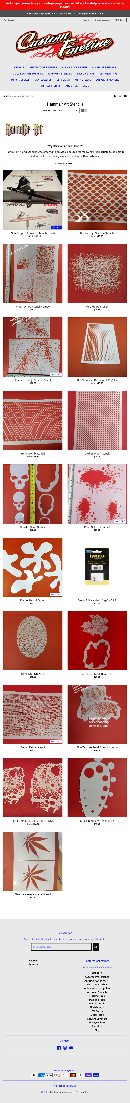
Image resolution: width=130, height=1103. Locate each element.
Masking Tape (97, 999)
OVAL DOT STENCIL (33, 673)
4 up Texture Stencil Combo (33, 306)
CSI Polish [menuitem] (63, 79)
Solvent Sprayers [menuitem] (107, 79)
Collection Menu (64, 163)
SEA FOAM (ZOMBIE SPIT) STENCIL (33, 820)
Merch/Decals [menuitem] (20, 79)
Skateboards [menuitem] (43, 79)
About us (33, 964)
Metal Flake (97, 1014)
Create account (102, 19)
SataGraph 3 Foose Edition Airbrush (33, 233)
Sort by (46, 110)
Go (95, 947)
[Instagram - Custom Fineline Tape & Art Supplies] (120, 96)
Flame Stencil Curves (33, 600)
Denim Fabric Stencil (33, 747)
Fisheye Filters (97, 1022)
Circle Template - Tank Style (97, 820)
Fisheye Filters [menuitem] (50, 85)
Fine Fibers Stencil (97, 306)
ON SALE (97, 973)
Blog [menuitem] (86, 85)
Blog (97, 1030)
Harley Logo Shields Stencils (97, 233)
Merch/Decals (97, 1003)
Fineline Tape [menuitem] (85, 73)
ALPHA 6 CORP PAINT (97, 980)
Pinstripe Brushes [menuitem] (104, 67)
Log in (87, 19)
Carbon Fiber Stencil (97, 453)
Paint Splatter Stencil (97, 527)
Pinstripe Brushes (97, 984)
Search (33, 960)
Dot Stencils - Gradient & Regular (97, 380)
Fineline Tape (97, 995)
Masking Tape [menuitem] (108, 73)
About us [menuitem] (72, 85)
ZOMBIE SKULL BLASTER (97, 673)
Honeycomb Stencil (33, 453)
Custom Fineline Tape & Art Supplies (69, 1091)
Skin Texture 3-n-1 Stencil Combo (97, 747)
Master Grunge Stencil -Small (33, 380)
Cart (121, 19)
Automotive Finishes (97, 976)
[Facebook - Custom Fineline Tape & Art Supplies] (114, 96)
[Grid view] (82, 110)
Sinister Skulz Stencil (33, 527)
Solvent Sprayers (97, 1018)
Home (6, 96)
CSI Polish (97, 1011)
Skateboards (97, 1007)
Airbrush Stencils (97, 992)
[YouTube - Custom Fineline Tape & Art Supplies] (125, 96)
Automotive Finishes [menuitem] (43, 67)
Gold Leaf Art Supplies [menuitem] (28, 73)
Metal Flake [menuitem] (83, 79)
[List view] (85, 110)
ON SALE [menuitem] (19, 67)
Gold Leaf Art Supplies (97, 988)
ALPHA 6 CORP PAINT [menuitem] (74, 67)
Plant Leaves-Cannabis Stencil (32, 894)
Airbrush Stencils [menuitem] (60, 73)
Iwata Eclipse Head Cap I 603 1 (97, 600)
